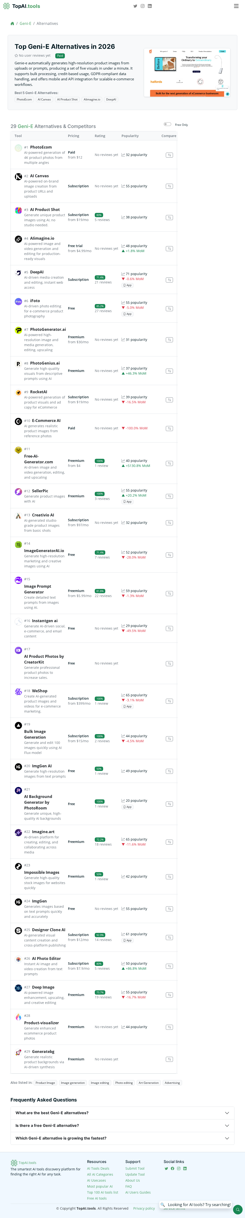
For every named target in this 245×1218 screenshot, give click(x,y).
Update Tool (135, 1174)
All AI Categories (100, 1174)
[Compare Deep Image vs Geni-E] (169, 994)
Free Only (181, 125)
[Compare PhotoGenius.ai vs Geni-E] (169, 371)
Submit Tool (135, 1168)
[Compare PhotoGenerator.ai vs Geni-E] (169, 339)
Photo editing (124, 1083)
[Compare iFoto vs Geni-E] (169, 308)
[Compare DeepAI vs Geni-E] (169, 279)
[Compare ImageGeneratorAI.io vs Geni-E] (169, 555)
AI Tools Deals (98, 1168)
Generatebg (43, 1051)
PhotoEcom (24, 99)
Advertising (172, 1083)
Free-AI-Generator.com (38, 459)
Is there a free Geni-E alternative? (47, 1125)
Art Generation (149, 1083)
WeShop (39, 690)
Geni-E (25, 23)
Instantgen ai (45, 620)
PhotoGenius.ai (45, 363)
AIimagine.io (92, 99)
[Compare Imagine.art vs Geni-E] (169, 842)
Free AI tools (97, 1198)
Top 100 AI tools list (102, 1192)
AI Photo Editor (46, 958)
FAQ (128, 1186)
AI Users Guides (138, 1192)
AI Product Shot (67, 99)
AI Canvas (44, 99)
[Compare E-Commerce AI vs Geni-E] (169, 428)
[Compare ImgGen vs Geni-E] (169, 908)
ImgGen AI (42, 766)
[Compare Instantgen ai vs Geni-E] (169, 628)
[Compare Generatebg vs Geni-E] (169, 1059)
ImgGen (39, 901)
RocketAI (38, 391)
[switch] (167, 124)
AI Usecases (96, 1180)
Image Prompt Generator (37, 589)
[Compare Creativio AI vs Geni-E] (169, 522)
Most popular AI (100, 1186)
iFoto (35, 300)
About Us (132, 1180)
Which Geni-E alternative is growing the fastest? (61, 1138)
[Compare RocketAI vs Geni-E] (169, 399)
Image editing (100, 1083)
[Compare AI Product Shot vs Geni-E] (169, 217)
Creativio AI (43, 515)
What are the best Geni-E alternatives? (52, 1112)
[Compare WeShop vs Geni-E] (169, 701)
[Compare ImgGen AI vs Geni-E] (169, 771)
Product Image (45, 1083)
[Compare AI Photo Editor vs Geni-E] (169, 966)
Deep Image (43, 987)
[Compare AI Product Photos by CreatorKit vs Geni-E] (169, 663)
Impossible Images (41, 872)
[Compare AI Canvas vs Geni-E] (169, 186)
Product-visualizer (41, 1022)
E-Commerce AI (46, 420)
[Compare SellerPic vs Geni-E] (169, 496)
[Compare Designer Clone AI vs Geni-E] (169, 937)
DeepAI (111, 99)
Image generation (73, 1083)
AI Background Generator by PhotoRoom (38, 802)
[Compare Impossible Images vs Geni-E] (169, 876)
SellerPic (40, 490)
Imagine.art (43, 831)
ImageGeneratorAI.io (44, 550)
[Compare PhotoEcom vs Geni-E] (169, 155)
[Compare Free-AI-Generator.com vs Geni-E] (169, 463)
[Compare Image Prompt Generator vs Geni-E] (169, 593)
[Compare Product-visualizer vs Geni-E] (169, 1027)
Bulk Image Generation (35, 734)
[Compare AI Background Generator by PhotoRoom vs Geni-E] (169, 804)
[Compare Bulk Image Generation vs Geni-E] (169, 738)
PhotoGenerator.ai (48, 329)
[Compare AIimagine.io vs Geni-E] (169, 248)
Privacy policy (144, 1208)
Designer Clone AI (48, 929)
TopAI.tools (27, 1162)
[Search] (238, 1209)
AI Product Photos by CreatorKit (44, 659)
